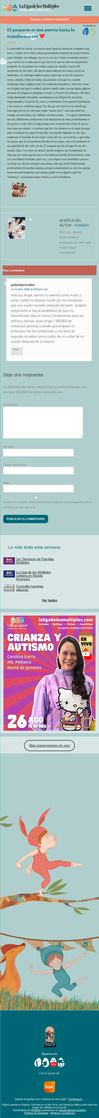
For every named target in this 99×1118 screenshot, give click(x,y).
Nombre (9, 446)
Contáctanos (75, 1099)
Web (6, 482)
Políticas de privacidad (36, 1113)
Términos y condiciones (62, 1113)
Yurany (11, 42)
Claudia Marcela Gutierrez (72, 1110)
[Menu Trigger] (88, 8)
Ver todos (49, 600)
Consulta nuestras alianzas (30, 587)
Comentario (11, 404)
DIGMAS (36, 1110)
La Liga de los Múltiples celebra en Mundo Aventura (33, 575)
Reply (16, 351)
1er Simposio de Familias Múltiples (35, 560)
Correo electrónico (15, 464)
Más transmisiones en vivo (49, 745)
